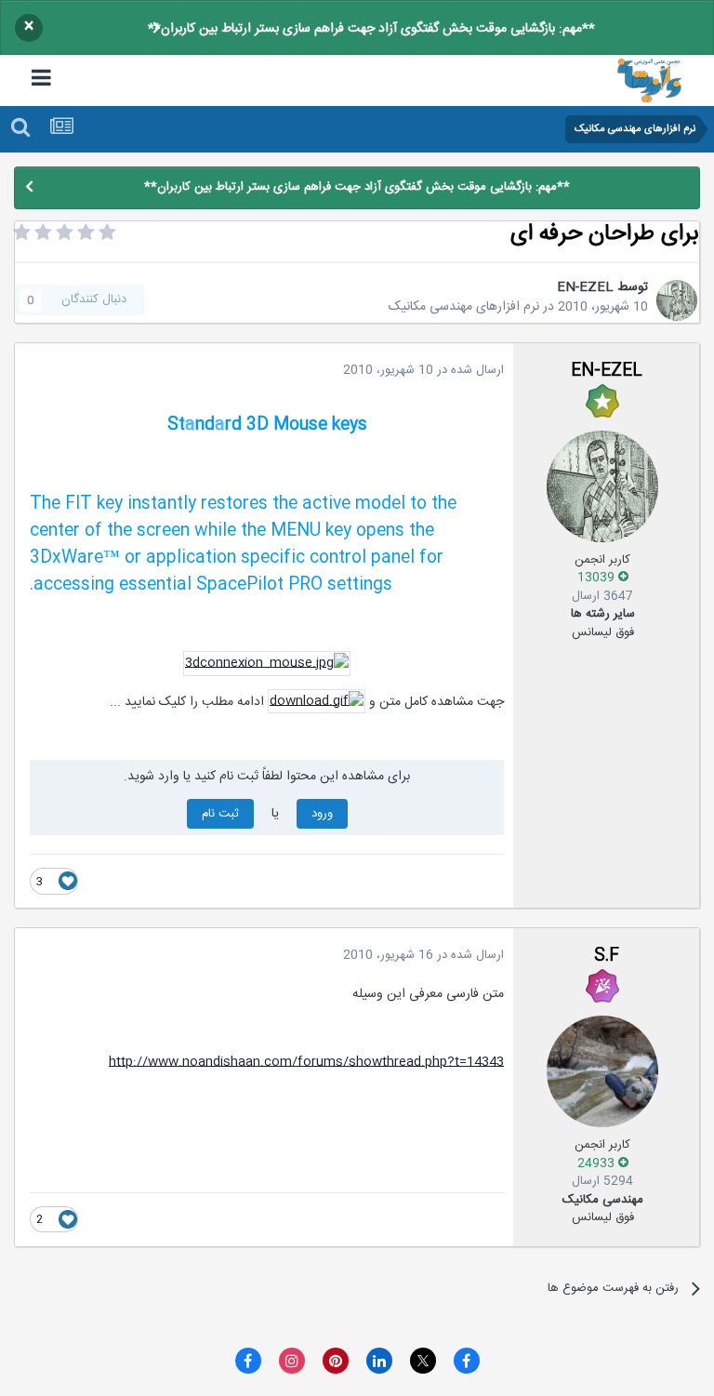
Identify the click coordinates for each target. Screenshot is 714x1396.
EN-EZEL (585, 287)
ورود (322, 814)
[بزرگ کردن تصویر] (266, 664)
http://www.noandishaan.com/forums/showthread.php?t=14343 (306, 1062)
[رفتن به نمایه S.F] (602, 1071)
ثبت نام (220, 814)
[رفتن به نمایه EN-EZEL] (676, 300)
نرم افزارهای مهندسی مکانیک (464, 307)
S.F (606, 956)
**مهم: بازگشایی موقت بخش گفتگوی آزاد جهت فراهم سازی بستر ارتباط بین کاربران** (371, 29)
